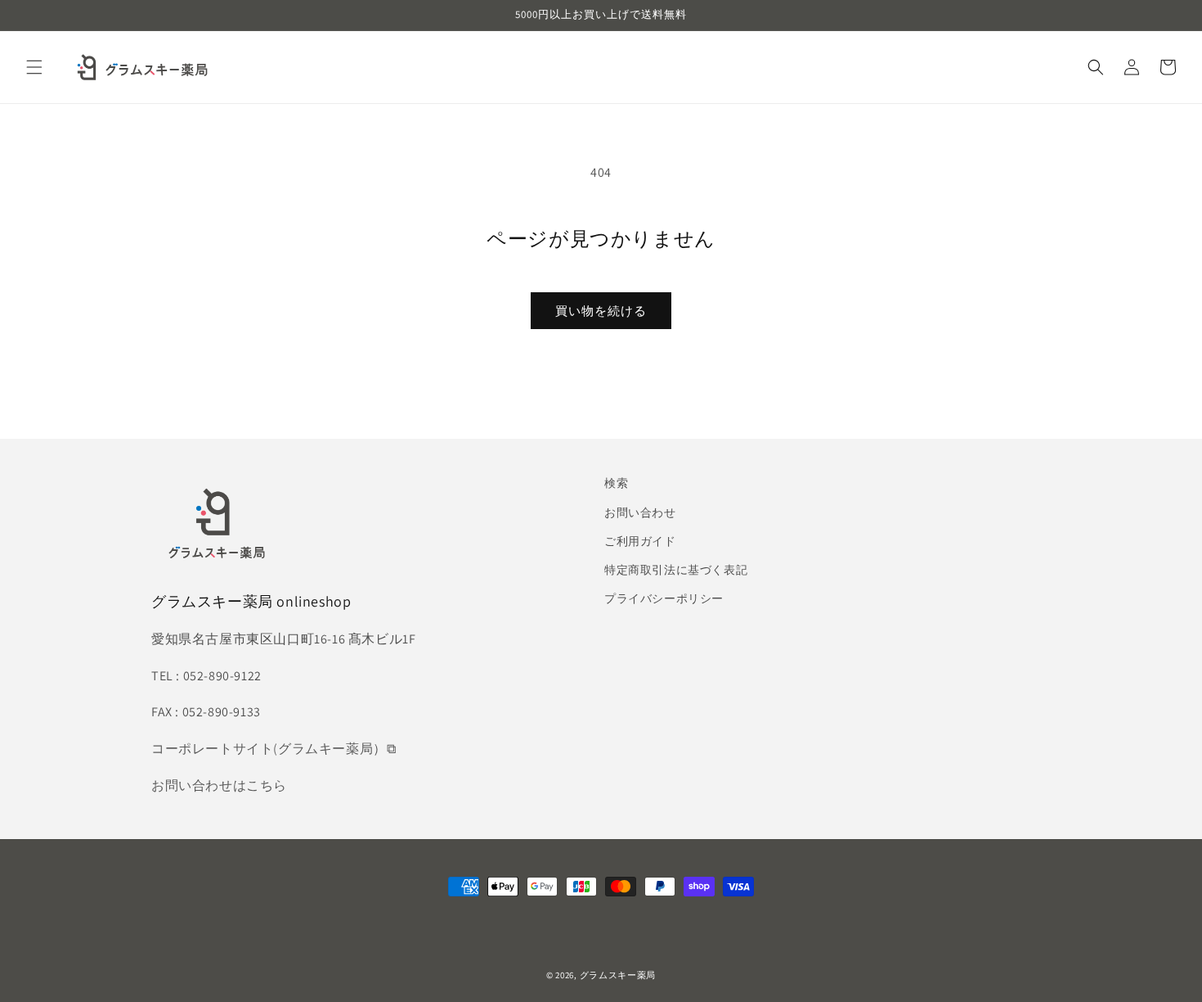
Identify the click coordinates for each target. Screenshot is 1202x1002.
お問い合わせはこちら (219, 785)
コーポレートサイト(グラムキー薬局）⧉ (273, 748)
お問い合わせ (640, 512)
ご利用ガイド (640, 541)
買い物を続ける (601, 310)
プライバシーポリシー (664, 598)
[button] (34, 67)
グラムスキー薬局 (618, 975)
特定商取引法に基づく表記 (675, 569)
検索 (616, 483)
